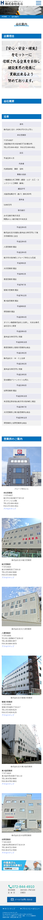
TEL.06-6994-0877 (9, 641)
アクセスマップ (10, 509)
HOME (4, 17)
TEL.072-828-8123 (9, 710)
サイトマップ (9, 909)
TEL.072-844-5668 (9, 572)
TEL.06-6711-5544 (9, 847)
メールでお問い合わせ (21, 899)
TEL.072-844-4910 (11, 503)
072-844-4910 (21, 887)
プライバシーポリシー (31, 909)
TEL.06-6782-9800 (9, 779)
